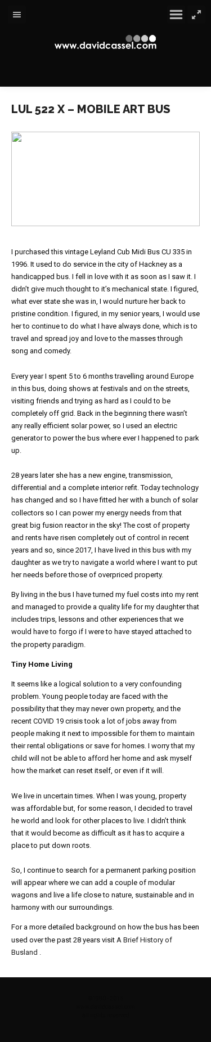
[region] (105, 179)
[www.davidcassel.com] (106, 42)
